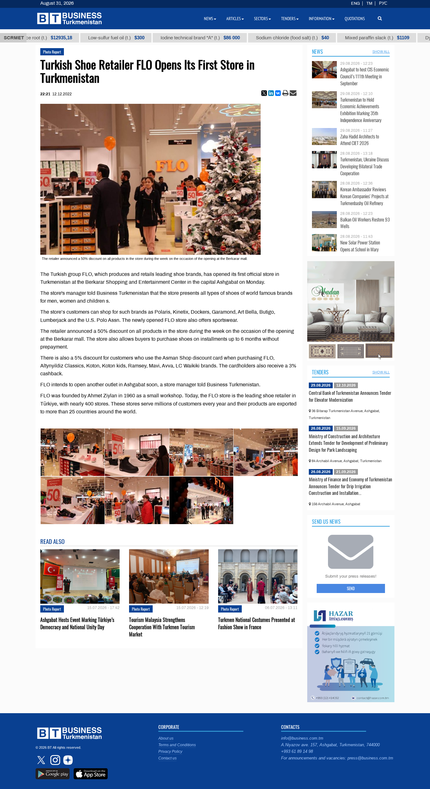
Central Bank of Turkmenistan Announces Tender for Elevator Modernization (350, 396)
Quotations (355, 18)
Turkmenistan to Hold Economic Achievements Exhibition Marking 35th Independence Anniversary (361, 109)
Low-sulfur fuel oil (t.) (81, 37)
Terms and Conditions (177, 745)
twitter (42, 760)
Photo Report (52, 51)
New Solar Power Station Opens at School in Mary (360, 246)
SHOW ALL (381, 51)
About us (165, 738)
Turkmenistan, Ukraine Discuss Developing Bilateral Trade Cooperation (364, 166)
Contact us (167, 758)
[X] (264, 93)
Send (351, 588)
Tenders (320, 372)
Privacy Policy (170, 751)
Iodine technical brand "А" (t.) (165, 37)
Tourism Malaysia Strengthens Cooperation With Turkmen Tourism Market (162, 627)
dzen (67, 760)
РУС (383, 3)
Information (320, 18)
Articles (233, 18)
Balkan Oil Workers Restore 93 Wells (365, 223)
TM (369, 3)
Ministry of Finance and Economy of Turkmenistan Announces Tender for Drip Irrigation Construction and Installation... (350, 486)
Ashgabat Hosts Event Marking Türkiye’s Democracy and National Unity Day (77, 623)
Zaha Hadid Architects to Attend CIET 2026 (359, 140)
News (317, 51)
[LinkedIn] (271, 93)
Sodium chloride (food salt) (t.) (257, 37)
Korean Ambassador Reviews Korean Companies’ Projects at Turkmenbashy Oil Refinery (364, 196)
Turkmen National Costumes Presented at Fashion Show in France (256, 623)
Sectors (261, 18)
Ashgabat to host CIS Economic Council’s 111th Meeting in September (364, 76)
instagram (54, 760)
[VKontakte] (278, 93)
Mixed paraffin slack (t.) (342, 37)
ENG (355, 3)
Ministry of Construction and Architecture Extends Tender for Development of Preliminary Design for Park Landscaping (348, 443)
